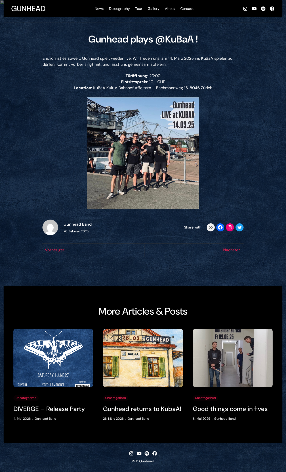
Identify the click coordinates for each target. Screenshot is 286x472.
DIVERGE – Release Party (49, 409)
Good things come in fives (230, 409)
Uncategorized (26, 398)
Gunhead (28, 9)
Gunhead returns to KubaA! (142, 409)
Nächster (231, 250)
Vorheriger (54, 250)
